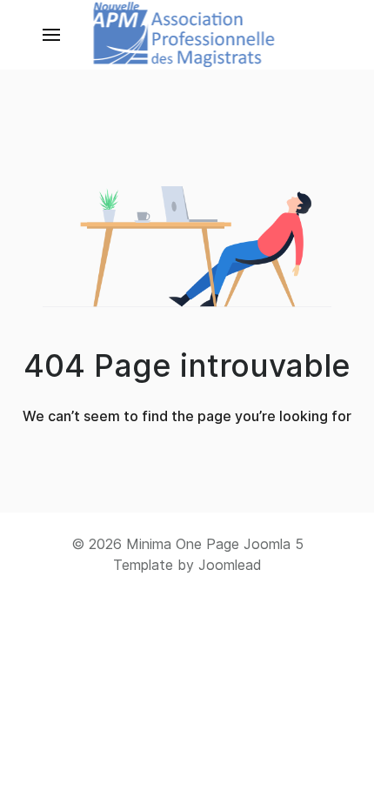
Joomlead (230, 564)
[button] (51, 35)
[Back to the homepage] (187, 35)
